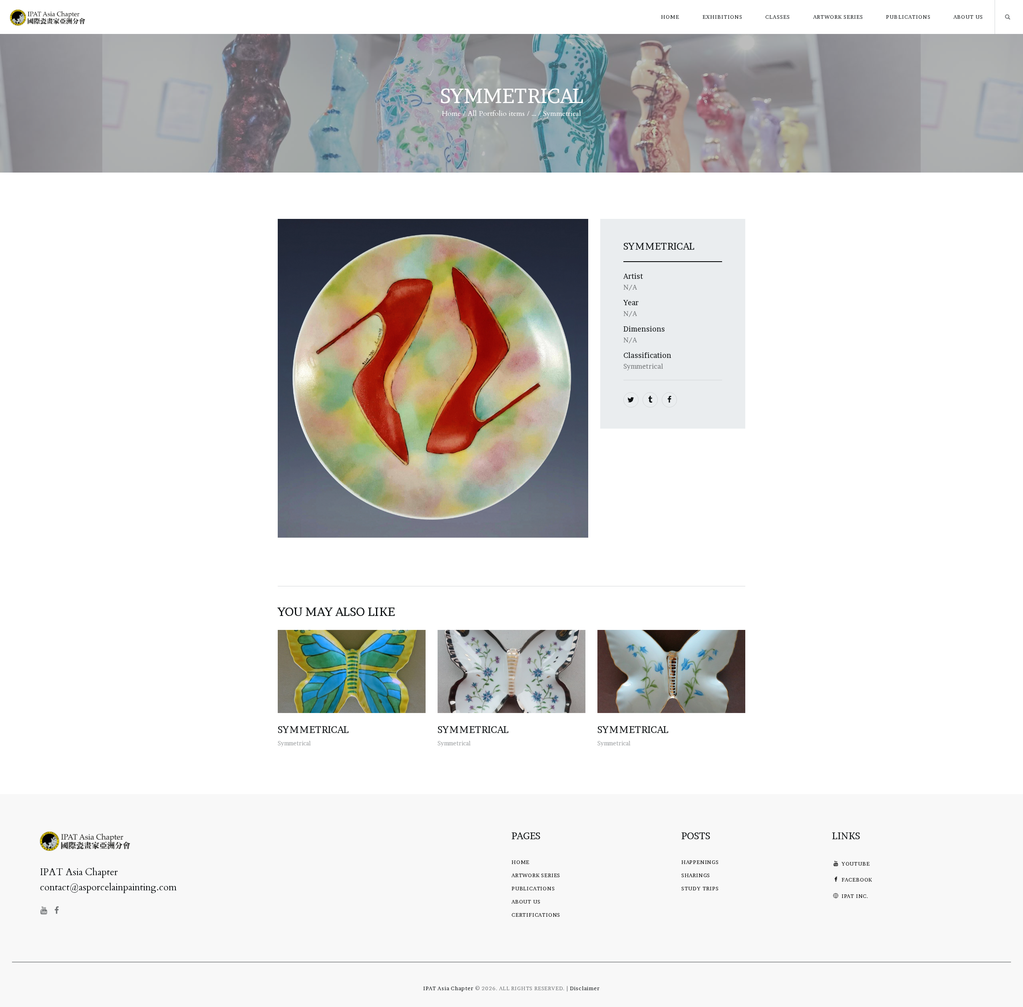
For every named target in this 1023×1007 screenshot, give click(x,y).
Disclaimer (585, 988)
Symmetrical (313, 730)
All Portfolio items (496, 114)
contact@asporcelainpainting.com (108, 887)
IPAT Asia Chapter (448, 988)
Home (451, 114)
